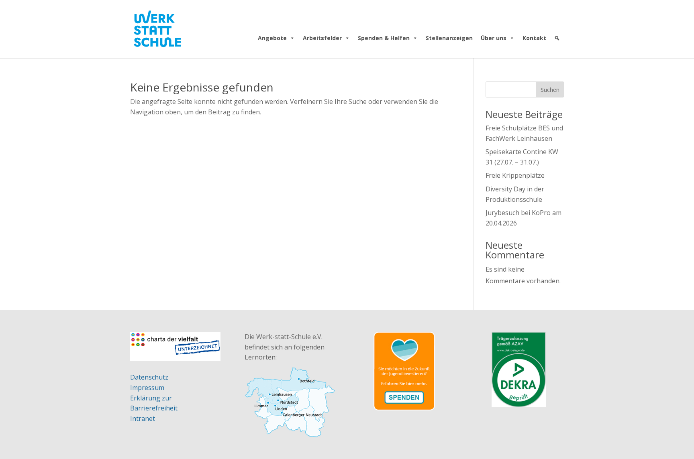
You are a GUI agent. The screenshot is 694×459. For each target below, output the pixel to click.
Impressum (147, 387)
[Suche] (557, 38)
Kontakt (534, 38)
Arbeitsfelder (322, 38)
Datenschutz (149, 377)
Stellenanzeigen (449, 38)
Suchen (550, 89)
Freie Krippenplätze (515, 175)
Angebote (272, 38)
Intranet (142, 418)
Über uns (493, 38)
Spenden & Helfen (384, 38)
